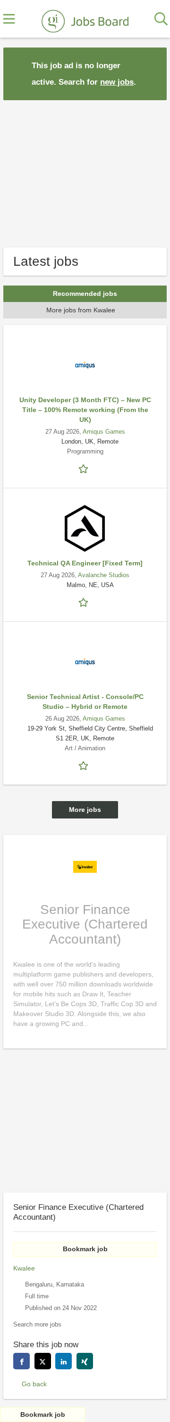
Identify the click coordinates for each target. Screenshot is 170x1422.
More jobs (85, 809)
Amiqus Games (104, 432)
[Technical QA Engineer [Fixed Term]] (85, 528)
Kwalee (24, 1268)
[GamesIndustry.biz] (85, 19)
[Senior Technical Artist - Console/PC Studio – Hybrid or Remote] (85, 661)
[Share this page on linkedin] (63, 1361)
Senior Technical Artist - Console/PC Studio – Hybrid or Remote (85, 701)
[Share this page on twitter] (42, 1361)
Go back (34, 1384)
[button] (152, 73)
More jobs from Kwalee (80, 310)
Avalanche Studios (103, 575)
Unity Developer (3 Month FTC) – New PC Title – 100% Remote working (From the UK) (85, 409)
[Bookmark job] (85, 468)
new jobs (117, 82)
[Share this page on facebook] (21, 1361)
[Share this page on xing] (84, 1361)
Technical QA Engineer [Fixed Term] (85, 563)
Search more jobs (37, 1324)
